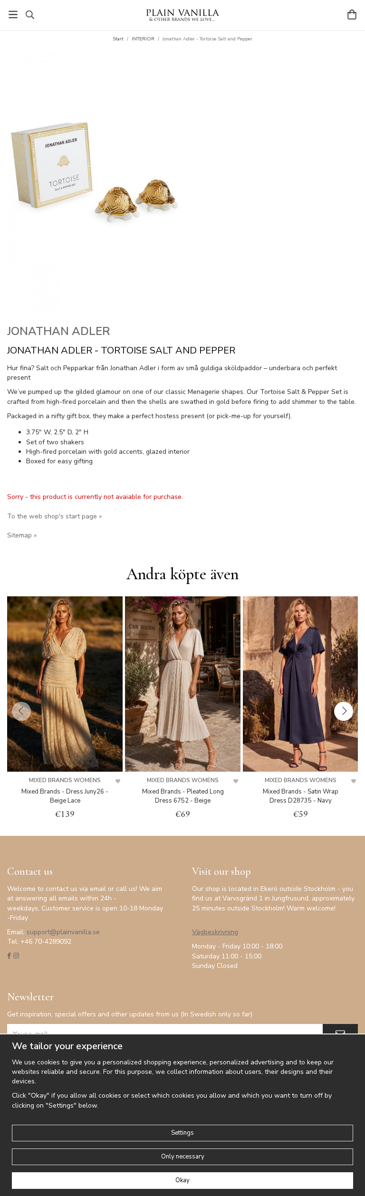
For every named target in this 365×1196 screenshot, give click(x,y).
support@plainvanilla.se (63, 932)
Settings (182, 1133)
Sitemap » (22, 535)
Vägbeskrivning (215, 932)
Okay (182, 1180)
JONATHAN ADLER (58, 331)
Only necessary (182, 1156)
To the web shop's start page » (54, 516)
